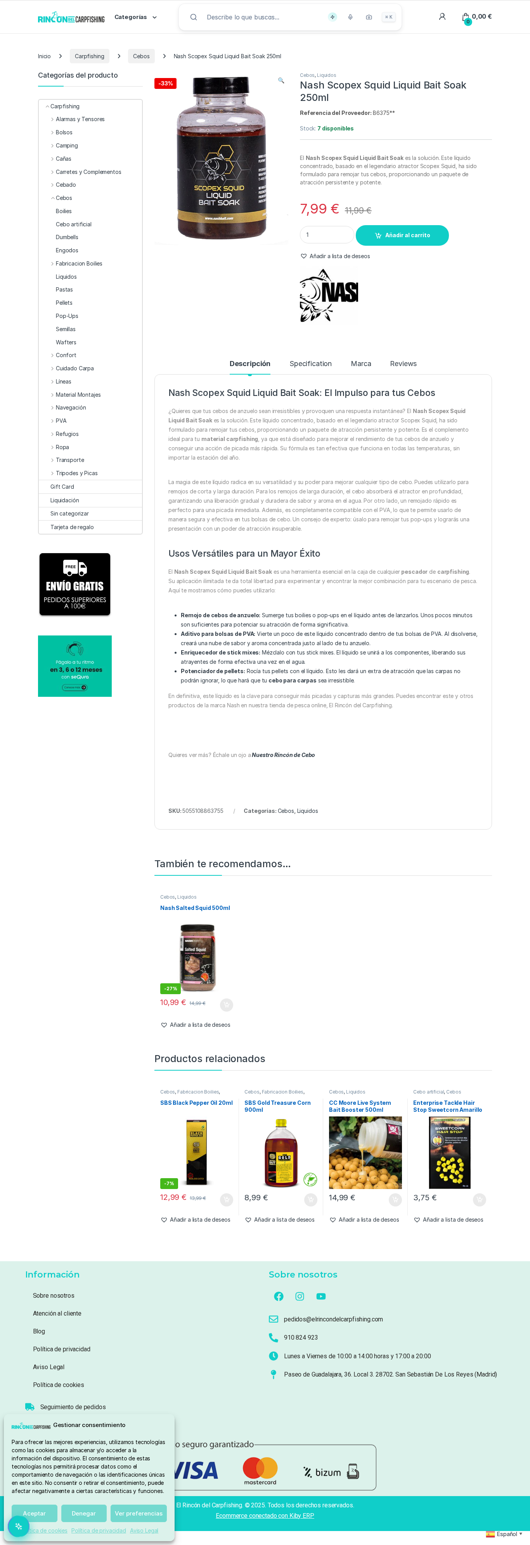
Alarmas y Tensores (80, 119)
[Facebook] (278, 1296)
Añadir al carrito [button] (225, 1005)
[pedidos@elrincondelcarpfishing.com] (273, 1319)
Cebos (141, 56)
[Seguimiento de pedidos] (30, 1406)
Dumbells (67, 237)
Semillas (66, 329)
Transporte (70, 460)
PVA (61, 420)
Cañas (63, 158)
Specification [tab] (310, 364)
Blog (39, 1331)
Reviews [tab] (403, 364)
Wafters (66, 342)
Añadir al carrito (407, 235)
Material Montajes (78, 394)
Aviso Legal (144, 1530)
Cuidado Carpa (75, 368)
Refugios (67, 434)
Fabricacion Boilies (198, 1092)
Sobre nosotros (53, 1295)
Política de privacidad (98, 1530)
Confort (66, 355)
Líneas (63, 381)
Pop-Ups (67, 315)
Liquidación (64, 500)
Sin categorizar (69, 513)
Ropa (62, 447)
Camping (67, 145)
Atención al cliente (57, 1313)
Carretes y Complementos (88, 171)
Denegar (84, 1513)
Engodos (67, 250)
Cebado (66, 184)
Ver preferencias (139, 1513)
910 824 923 (301, 1337)
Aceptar (34, 1513)
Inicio (44, 56)
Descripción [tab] (250, 364)
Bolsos (64, 132)
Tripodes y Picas (77, 473)
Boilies (64, 211)
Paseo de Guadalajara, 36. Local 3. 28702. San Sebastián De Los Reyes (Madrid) (390, 1374)
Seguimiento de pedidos (73, 1407)
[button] (281, 80)
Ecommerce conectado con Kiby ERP (265, 1515)
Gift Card (62, 486)
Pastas (64, 289)
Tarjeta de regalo (72, 527)
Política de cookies (44, 1530)
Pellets (64, 302)
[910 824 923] (273, 1337)
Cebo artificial (428, 1092)
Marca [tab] (361, 364)
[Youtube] (321, 1296)
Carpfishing (89, 56)
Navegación (71, 407)
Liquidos (326, 75)
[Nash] (329, 295)
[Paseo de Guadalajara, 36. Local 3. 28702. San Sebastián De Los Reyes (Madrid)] (273, 1374)
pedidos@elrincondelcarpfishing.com (333, 1319)
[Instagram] (300, 1296)
